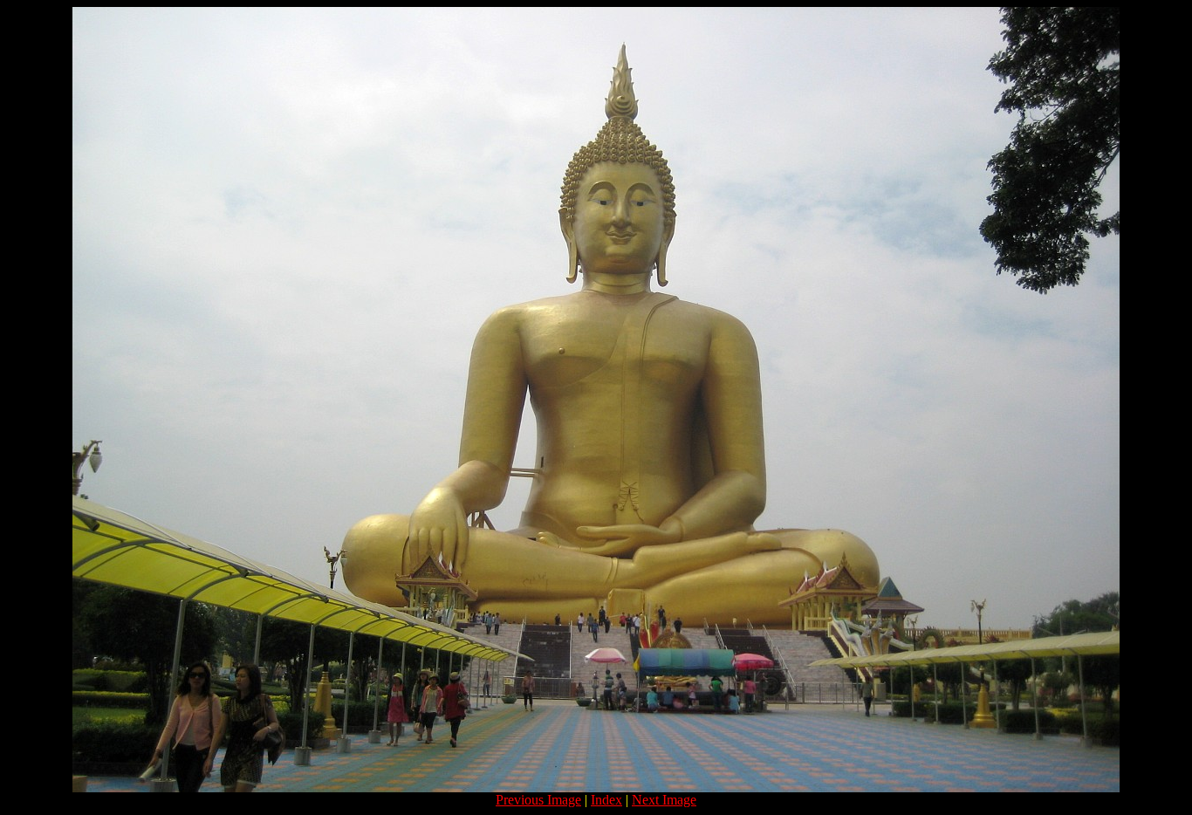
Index (606, 799)
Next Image (664, 799)
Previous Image (538, 799)
